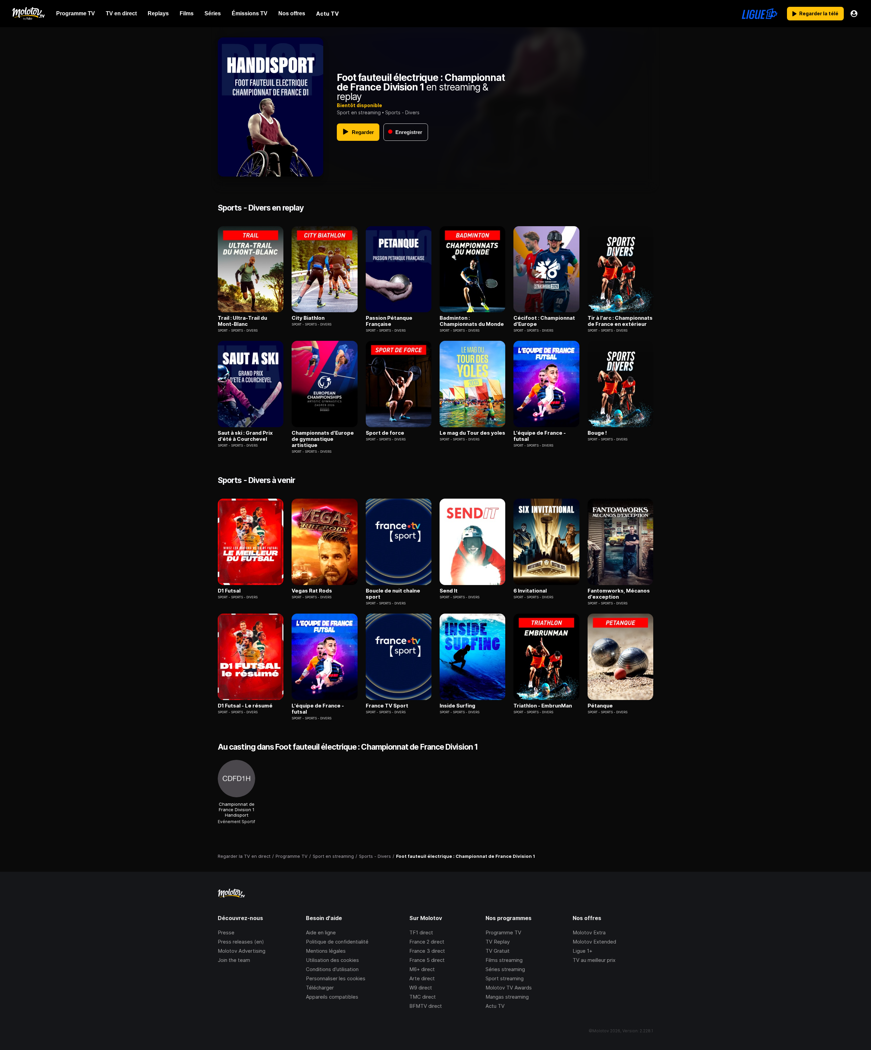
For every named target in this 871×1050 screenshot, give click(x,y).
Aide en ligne (321, 932)
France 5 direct (427, 960)
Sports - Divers (402, 112)
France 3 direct (427, 951)
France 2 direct (426, 941)
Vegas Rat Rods (312, 591)
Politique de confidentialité (337, 941)
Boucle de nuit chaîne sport (393, 594)
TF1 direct (421, 932)
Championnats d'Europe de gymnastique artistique (323, 439)
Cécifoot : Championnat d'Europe (544, 321)
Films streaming (504, 960)
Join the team (234, 960)
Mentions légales (326, 951)
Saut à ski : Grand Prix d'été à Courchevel (245, 436)
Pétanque (600, 706)
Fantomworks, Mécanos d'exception (619, 594)
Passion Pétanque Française (389, 321)
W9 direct (420, 987)
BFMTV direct (425, 1006)
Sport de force (385, 433)
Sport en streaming (359, 112)
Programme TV (503, 932)
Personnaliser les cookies (335, 978)
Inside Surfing (457, 706)
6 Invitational (530, 591)
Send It (449, 591)
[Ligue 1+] (759, 13)
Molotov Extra (589, 932)
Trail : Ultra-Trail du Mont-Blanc (242, 321)
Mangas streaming (507, 997)
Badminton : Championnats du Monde (472, 321)
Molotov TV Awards (509, 987)
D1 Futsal (229, 591)
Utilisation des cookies (332, 960)
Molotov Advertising (241, 951)
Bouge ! (597, 433)
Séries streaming (505, 969)
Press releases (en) (241, 941)
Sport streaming (505, 978)
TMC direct (422, 997)
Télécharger (320, 987)
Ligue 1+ (582, 951)
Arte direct (422, 978)
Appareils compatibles (332, 997)
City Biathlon (308, 318)
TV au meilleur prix (594, 960)
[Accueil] (28, 13)
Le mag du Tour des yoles (472, 433)
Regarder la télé (818, 13)
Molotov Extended (594, 941)
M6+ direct (422, 969)
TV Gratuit (498, 951)
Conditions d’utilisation (332, 969)
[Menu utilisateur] (854, 13)
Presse (226, 932)
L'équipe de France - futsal (539, 436)
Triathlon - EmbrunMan (542, 706)
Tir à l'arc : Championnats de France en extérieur (620, 321)
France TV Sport (387, 706)
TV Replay (498, 941)
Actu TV (495, 1006)
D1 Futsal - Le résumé (245, 706)
